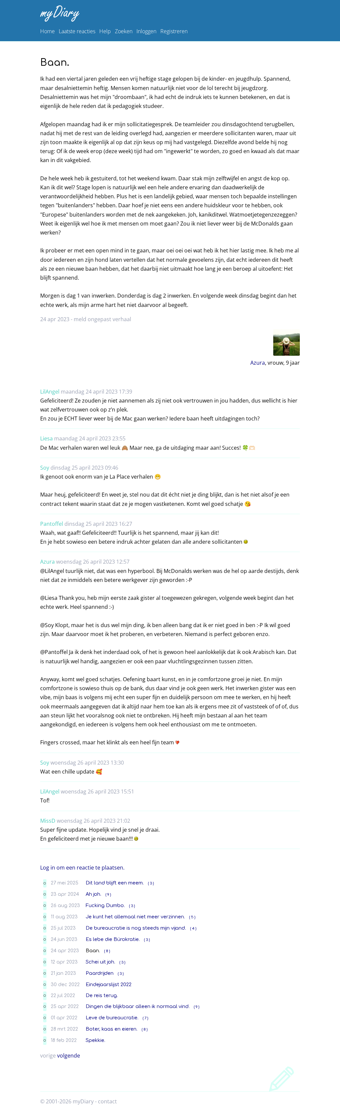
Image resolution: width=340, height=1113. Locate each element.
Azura (257, 362)
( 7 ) (145, 1018)
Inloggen (146, 31)
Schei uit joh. (100, 962)
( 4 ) (193, 928)
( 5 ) (192, 917)
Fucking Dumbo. (105, 905)
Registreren (174, 31)
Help (105, 31)
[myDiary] (168, 13)
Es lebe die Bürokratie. (113, 939)
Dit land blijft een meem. (115, 882)
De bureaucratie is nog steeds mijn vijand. (136, 928)
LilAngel (49, 391)
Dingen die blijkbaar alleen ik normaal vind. (138, 1006)
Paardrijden (100, 973)
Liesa (46, 438)
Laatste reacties (77, 31)
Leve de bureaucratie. (112, 1017)
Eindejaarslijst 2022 (108, 984)
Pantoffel (51, 523)
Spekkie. (95, 1040)
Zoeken (123, 31)
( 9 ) (108, 894)
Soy (44, 467)
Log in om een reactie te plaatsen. (82, 867)
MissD (47, 820)
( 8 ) (107, 951)
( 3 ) (151, 883)
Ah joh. (93, 894)
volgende (68, 1055)
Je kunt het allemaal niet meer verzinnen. (135, 916)
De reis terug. (102, 995)
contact (107, 1101)
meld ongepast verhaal (102, 319)
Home (47, 31)
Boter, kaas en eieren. (111, 1029)
